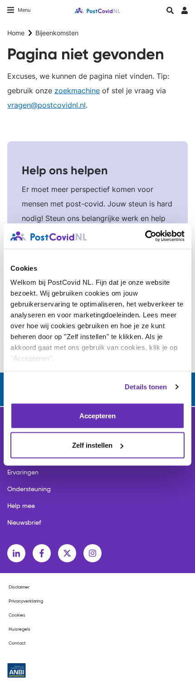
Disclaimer (19, 587)
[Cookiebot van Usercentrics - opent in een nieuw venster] (145, 236)
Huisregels (19, 629)
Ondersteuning (29, 489)
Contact (17, 643)
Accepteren (97, 415)
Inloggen (184, 13)
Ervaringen (23, 472)
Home (15, 33)
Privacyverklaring (26, 601)
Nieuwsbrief (24, 523)
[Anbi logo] (16, 670)
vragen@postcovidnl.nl (46, 105)
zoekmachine (77, 90)
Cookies (17, 615)
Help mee (21, 506)
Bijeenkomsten (56, 33)
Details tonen (146, 387)
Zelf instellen (92, 445)
